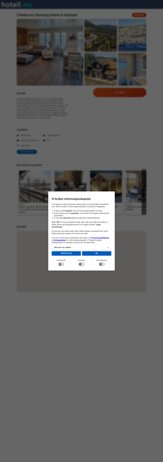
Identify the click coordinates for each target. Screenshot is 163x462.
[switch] (61, 264)
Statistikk (81, 260)
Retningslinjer (60, 240)
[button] (81, 247)
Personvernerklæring (100, 238)
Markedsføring (101, 260)
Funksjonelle (61, 260)
